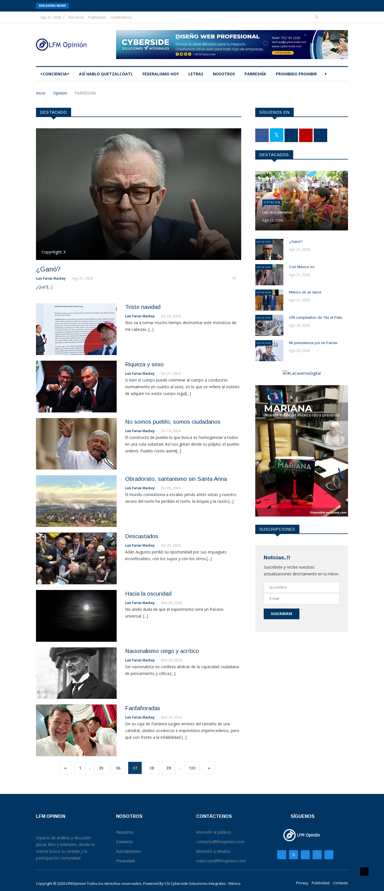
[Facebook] (308, 17)
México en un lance (305, 292)
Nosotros (76, 17)
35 (101, 768)
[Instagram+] (326, 17)
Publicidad (97, 17)
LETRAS (195, 74)
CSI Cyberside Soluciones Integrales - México (202, 883)
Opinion (60, 93)
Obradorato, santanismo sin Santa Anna (176, 479)
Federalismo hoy (161, 74)
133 (192, 768)
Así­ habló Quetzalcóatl (106, 74)
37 (135, 768)
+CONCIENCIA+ (54, 74)
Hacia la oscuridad (148, 594)
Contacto (340, 882)
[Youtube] (334, 17)
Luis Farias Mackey (50, 278)
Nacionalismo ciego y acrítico (162, 651)
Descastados (141, 536)
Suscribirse (281, 613)
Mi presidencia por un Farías (313, 343)
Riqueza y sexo (144, 364)
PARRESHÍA (255, 74)
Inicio (41, 93)
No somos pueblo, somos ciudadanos (172, 422)
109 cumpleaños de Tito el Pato (315, 317)
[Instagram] (317, 854)
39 (168, 768)
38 (152, 768)
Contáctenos (121, 17)
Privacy (302, 882)
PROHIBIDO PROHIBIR (296, 74)
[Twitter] (317, 17)
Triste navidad (143, 307)
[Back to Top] (364, 871)
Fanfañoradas (142, 708)
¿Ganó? (48, 269)
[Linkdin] (342, 17)
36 (118, 768)
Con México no (302, 267)
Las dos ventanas (277, 212)
